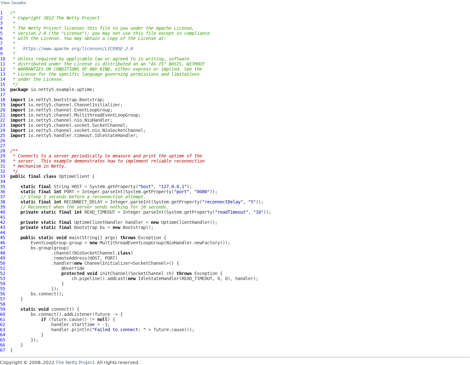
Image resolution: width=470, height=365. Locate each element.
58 (2, 304)
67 (2, 350)
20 (2, 109)
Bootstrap (85, 227)
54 (2, 283)
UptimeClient (74, 176)
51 (2, 268)
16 (2, 89)
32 (2, 171)
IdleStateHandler (158, 278)
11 (2, 63)
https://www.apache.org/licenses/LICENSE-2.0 (78, 48)
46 (2, 242)
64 (2, 334)
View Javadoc (14, 3)
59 (2, 309)
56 (2, 293)
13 (2, 74)
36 (2, 191)
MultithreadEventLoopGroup (132, 242)
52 (2, 273)
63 (2, 329)
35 (2, 186)
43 (2, 227)
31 (2, 166)
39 (2, 206)
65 (2, 339)
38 (2, 201)
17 (2, 94)
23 (2, 125)
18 (2, 99)
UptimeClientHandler (98, 222)
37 (2, 196)
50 (2, 263)
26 (2, 140)
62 (2, 324)
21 (2, 115)
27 (2, 145)
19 (2, 104)
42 (2, 222)
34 (2, 181)
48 (2, 252)
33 (2, 176)
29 (2, 155)
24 (2, 130)
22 (2, 120)
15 (2, 84)
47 (2, 247)
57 (2, 298)
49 (2, 258)
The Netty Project (75, 362)
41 (2, 217)
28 (2, 150)
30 (2, 160)
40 (2, 212)
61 (2, 319)
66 (2, 344)
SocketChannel (147, 273)
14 (2, 79)
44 (2, 232)
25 (2, 135)
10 (2, 58)
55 (2, 288)
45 (2, 237)
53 (2, 278)
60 (2, 314)
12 (2, 69)
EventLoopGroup (49, 242)
